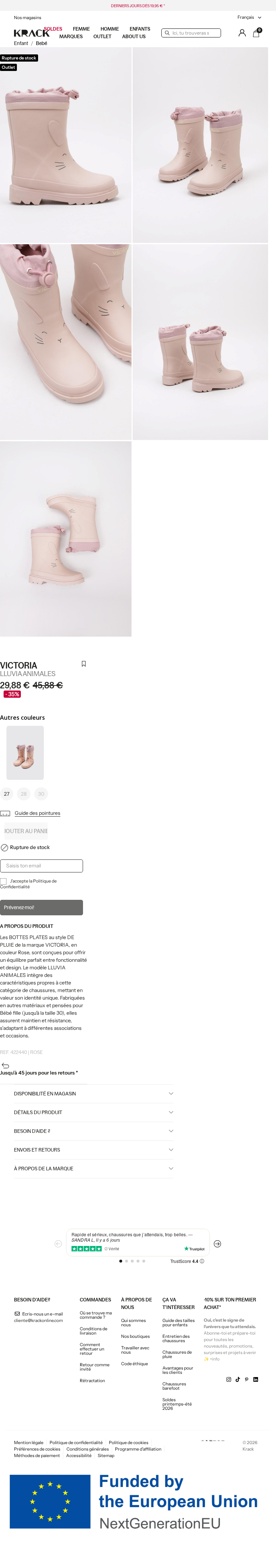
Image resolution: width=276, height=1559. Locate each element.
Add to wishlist (84, 668)
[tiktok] (237, 1379)
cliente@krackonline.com (38, 1320)
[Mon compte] (242, 32)
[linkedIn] (255, 1379)
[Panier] (256, 33)
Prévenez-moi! (19, 907)
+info (215, 1359)
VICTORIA (18, 665)
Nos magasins (27, 17)
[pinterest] (246, 1379)
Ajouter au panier (26, 831)
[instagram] (228, 1379)
